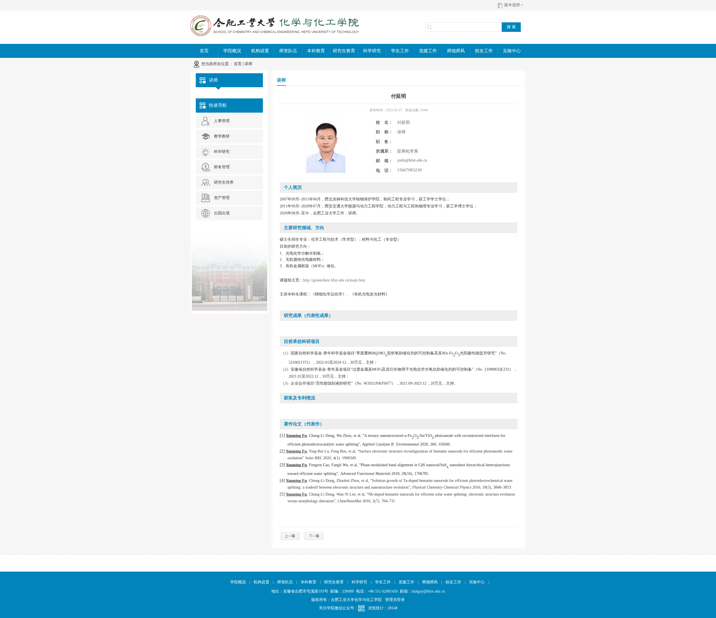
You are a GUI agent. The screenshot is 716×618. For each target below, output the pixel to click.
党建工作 (406, 582)
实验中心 (477, 582)
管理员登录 (395, 600)
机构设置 (261, 582)
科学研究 (222, 152)
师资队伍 (285, 582)
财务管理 (222, 167)
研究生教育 (334, 582)
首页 (238, 64)
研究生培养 (224, 182)
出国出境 (222, 213)
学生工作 (383, 582)
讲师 (248, 64)
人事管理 (222, 121)
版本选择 (512, 5)
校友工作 (453, 582)
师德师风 (430, 582)
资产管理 (222, 198)
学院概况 (238, 582)
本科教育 (308, 582)
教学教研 (222, 136)
